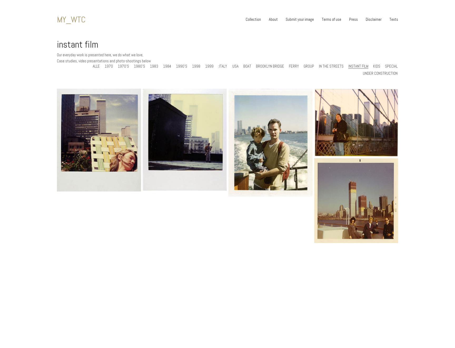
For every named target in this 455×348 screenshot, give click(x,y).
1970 (109, 66)
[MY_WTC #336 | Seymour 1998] (270, 142)
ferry (294, 66)
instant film (358, 66)
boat (247, 66)
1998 (196, 66)
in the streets (331, 66)
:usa (235, 66)
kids (376, 66)
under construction (380, 73)
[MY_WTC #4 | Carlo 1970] (356, 200)
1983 (154, 66)
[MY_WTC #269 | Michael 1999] (356, 123)
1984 (167, 66)
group (309, 66)
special (391, 66)
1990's (181, 66)
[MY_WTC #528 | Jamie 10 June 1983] (99, 140)
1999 (209, 66)
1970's (123, 66)
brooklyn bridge (270, 66)
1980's (139, 66)
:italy (222, 66)
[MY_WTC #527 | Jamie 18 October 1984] (185, 140)
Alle (96, 66)
